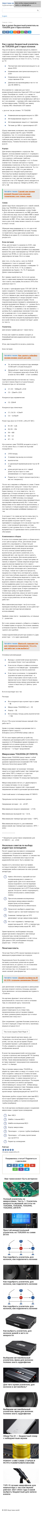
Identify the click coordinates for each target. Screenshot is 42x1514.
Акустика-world (9, 3)
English (4, 16)
